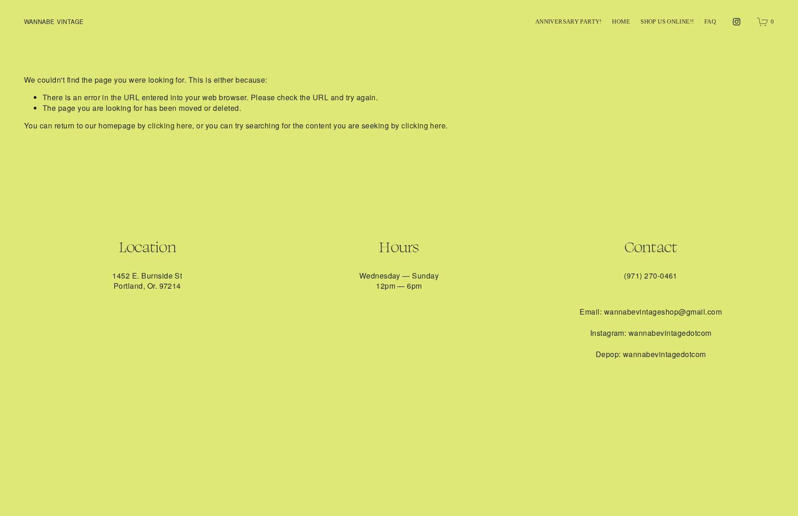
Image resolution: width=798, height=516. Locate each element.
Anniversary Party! (568, 21)
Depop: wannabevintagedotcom (651, 354)
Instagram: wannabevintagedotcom (651, 333)
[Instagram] (736, 21)
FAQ (710, 21)
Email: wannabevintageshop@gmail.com (651, 312)
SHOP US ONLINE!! (667, 21)
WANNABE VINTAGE (54, 21)
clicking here (170, 125)
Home (621, 21)
